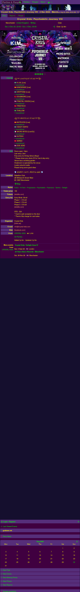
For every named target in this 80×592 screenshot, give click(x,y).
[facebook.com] (19, 230)
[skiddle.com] (19, 194)
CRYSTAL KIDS (20, 233)
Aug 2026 (40, 541)
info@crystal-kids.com (22, 226)
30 (74, 562)
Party (4, 15)
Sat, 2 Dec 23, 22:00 (13, 26)
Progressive (31, 187)
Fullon (16, 187)
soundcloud (20, 85)
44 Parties (18, 236)
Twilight (64, 187)
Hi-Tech (22, 187)
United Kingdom (22, 22)
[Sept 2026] (77, 541)
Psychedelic (41, 187)
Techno (57, 187)
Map (34, 22)
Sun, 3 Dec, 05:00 (29, 26)
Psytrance (50, 187)
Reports (12, 15)
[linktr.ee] (17, 223)
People (20, 15)
